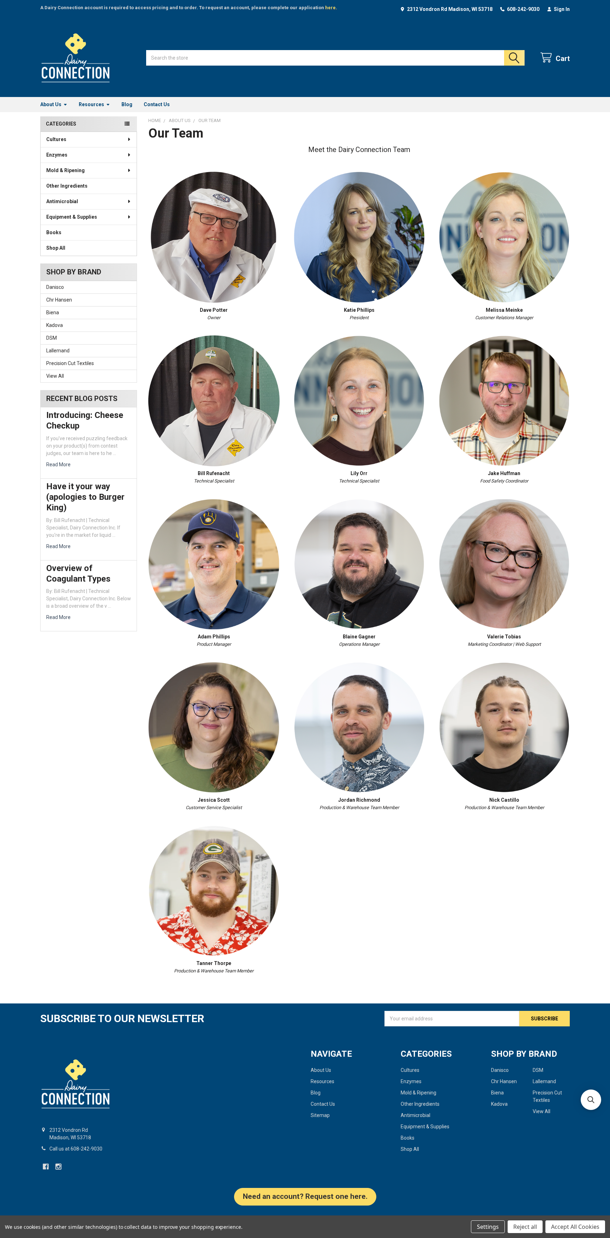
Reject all (525, 1227)
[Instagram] (58, 1166)
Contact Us (157, 104)
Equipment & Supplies (71, 217)
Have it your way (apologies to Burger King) (85, 496)
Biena (52, 312)
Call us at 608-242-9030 (75, 1149)
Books (53, 232)
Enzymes (56, 155)
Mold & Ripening (65, 170)
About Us (50, 104)
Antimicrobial (62, 201)
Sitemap (320, 1115)
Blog (126, 104)
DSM (51, 338)
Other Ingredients (67, 186)
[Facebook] (45, 1166)
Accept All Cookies (575, 1227)
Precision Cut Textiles (70, 363)
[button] (591, 1100)
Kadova (54, 325)
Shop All (55, 248)
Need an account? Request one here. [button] (305, 1196)
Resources (91, 104)
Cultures (56, 139)
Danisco (55, 287)
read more (58, 464)
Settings (488, 1227)
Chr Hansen (59, 300)
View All (55, 376)
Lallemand (58, 350)
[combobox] (335, 58)
